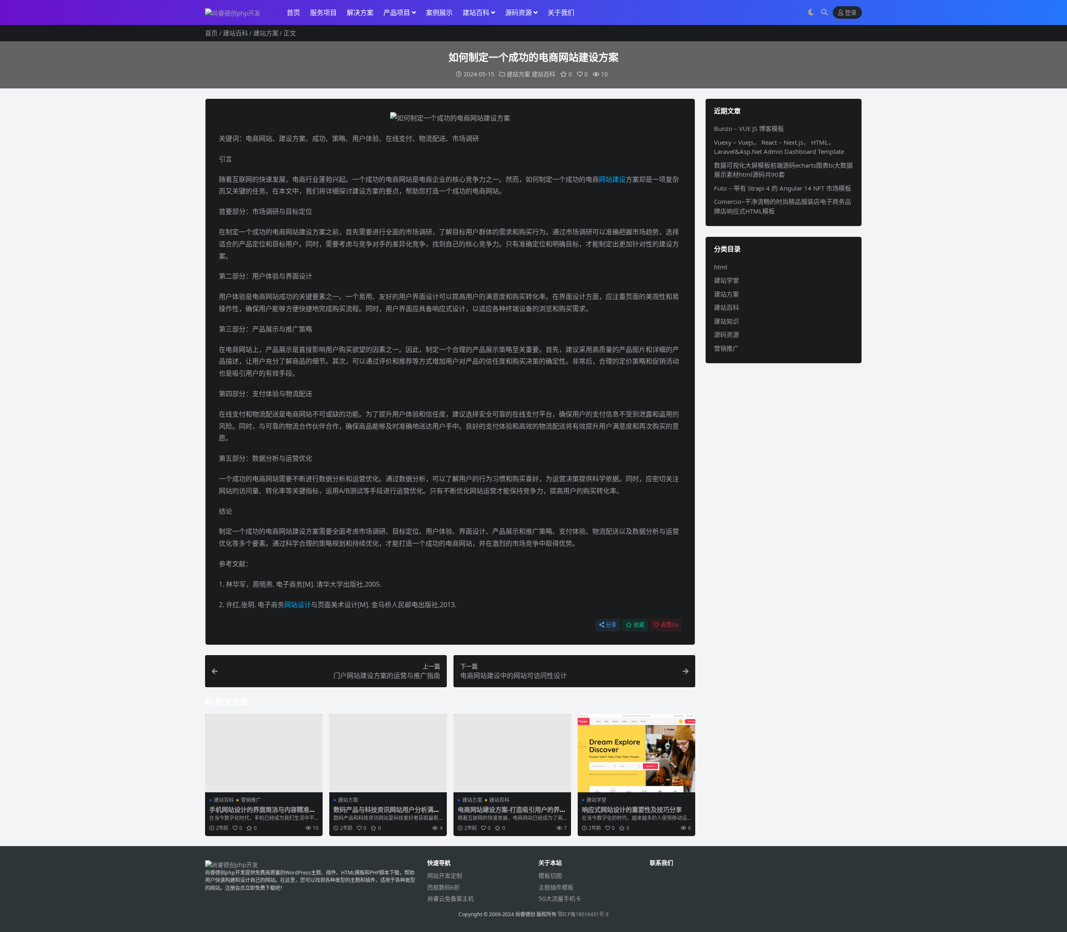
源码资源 (518, 12)
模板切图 (550, 875)
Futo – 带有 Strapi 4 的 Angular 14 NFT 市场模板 (782, 188)
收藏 (639, 625)
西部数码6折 (443, 887)
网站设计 (297, 604)
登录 (851, 13)
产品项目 (396, 12)
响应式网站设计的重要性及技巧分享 (632, 809)
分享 (611, 625)
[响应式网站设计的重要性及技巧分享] (636, 753)
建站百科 (476, 12)
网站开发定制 (444, 875)
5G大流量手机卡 (560, 898)
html (720, 267)
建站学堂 (596, 800)
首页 (293, 12)
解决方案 (360, 12)
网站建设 (612, 179)
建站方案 (265, 33)
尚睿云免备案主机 (450, 898)
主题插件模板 (556, 887)
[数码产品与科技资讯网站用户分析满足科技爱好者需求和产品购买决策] (388, 753)
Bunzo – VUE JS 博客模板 (749, 128)
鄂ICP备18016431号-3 (583, 914)
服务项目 (323, 12)
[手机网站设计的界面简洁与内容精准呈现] (264, 753)
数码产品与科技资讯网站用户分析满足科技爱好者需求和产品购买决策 (386, 813)
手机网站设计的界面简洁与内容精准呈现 (262, 813)
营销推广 (251, 800)
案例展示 (439, 12)
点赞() (669, 625)
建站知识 (726, 321)
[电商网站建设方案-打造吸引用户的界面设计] (512, 753)
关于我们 (561, 12)
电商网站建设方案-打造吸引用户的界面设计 (512, 813)
